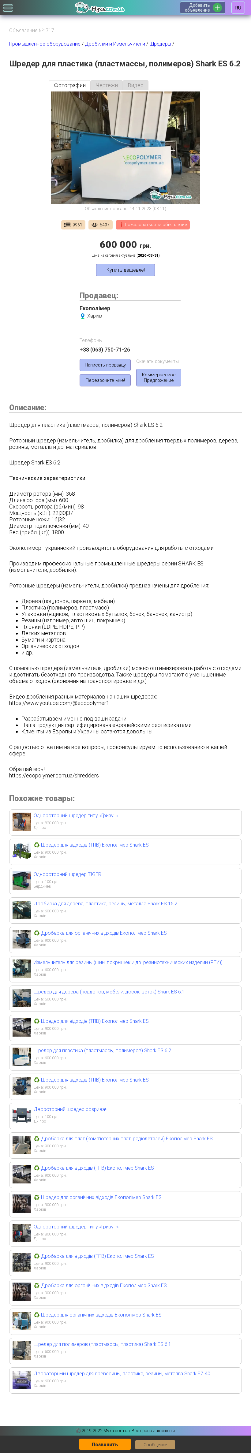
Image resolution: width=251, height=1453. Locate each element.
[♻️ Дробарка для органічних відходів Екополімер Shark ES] (22, 946)
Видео (136, 85)
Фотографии (70, 85)
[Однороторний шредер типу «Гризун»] (22, 829)
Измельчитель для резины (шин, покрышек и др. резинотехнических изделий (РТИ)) (128, 962)
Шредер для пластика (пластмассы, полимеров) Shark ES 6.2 (102, 1050)
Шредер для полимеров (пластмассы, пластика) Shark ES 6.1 (102, 1344)
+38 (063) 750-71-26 (105, 349)
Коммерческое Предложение (159, 377)
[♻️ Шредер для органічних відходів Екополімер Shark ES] (22, 1211)
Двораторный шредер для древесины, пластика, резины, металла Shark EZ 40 (122, 1374)
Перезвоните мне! (105, 380)
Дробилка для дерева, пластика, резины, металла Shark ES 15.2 (105, 904)
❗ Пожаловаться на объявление (153, 224)
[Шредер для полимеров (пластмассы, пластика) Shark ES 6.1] (22, 1357)
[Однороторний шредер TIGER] (22, 888)
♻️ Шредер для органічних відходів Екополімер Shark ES (98, 1197)
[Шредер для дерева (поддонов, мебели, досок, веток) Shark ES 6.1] (22, 1005)
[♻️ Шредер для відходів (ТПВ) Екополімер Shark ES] (22, 858)
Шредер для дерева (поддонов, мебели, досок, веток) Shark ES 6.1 (109, 992)
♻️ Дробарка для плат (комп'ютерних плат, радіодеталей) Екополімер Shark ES (123, 1139)
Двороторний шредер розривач (70, 1109)
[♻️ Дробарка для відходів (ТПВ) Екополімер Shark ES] (22, 1181)
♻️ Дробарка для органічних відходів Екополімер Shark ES (100, 933)
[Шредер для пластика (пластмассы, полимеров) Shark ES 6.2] (22, 1064)
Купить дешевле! (126, 270)
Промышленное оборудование (45, 44)
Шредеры (160, 44)
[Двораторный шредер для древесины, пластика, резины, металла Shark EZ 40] (22, 1387)
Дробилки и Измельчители (115, 44)
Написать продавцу (105, 365)
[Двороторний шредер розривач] (22, 1123)
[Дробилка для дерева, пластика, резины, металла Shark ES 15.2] (22, 917)
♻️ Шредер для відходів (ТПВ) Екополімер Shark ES (91, 845)
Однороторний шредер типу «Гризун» (76, 815)
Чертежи (107, 85)
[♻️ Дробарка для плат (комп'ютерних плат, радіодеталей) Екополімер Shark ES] (22, 1152)
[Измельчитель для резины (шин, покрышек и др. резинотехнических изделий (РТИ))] (22, 976)
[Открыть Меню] (8, 8)
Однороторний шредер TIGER (67, 874)
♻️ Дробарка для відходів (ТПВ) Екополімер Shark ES (94, 1168)
